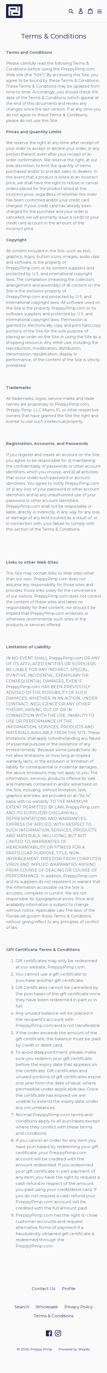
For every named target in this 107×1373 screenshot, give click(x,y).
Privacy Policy (78, 1306)
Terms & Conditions (54, 1315)
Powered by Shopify (74, 1349)
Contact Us (43, 1288)
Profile (68, 1288)
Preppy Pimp (41, 1349)
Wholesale (47, 1306)
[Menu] (99, 11)
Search (22, 1306)
